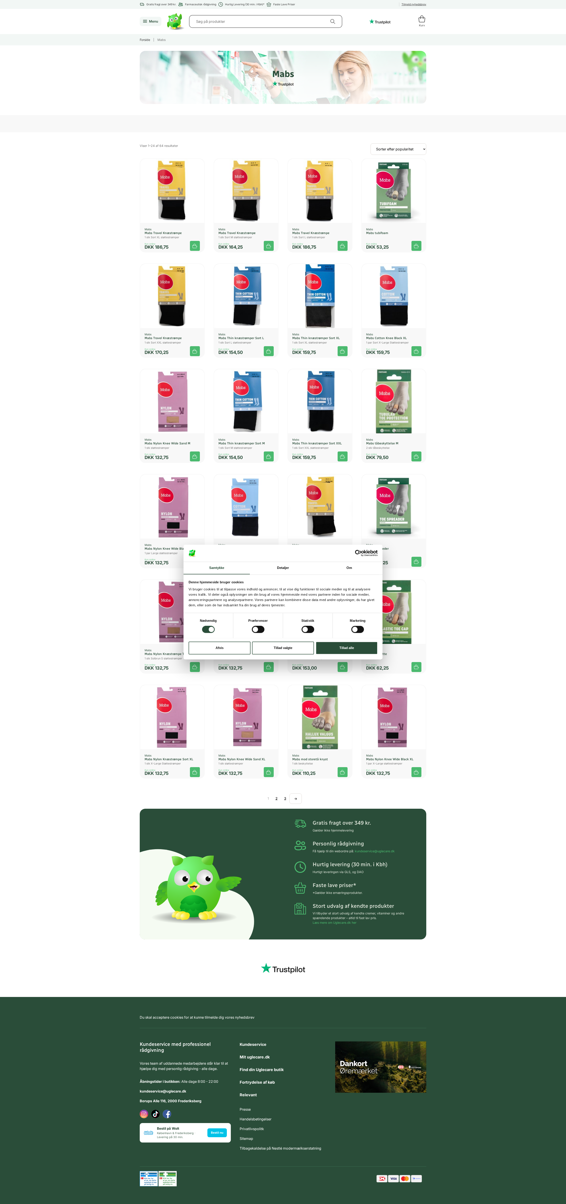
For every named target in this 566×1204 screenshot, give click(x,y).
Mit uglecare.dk (255, 1057)
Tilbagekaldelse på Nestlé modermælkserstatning (280, 1148)
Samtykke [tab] (216, 568)
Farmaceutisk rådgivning (200, 4)
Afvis (220, 648)
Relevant (248, 1095)
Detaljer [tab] (283, 568)
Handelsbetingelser (256, 1119)
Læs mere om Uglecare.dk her (334, 922)
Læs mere (195, 351)
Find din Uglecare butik (262, 1069)
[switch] (258, 629)
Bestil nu (217, 1132)
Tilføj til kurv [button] (195, 246)
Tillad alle (346, 648)
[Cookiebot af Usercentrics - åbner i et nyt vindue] (358, 553)
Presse (245, 1109)
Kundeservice (253, 1044)
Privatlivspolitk (252, 1129)
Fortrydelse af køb (257, 1082)
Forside (145, 40)
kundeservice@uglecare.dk (375, 851)
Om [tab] (349, 568)
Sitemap (246, 1138)
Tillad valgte (283, 648)
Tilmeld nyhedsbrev (414, 4)
